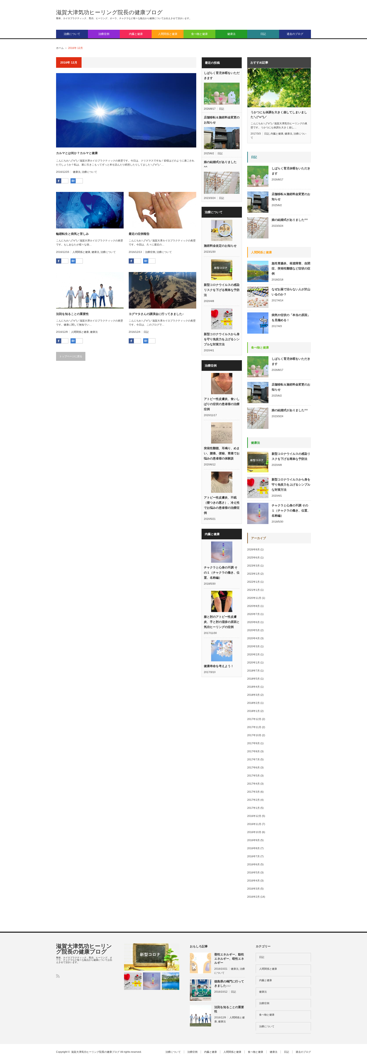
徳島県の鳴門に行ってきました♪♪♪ (229, 983)
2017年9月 (253, 743)
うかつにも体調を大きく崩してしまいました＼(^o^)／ (279, 115)
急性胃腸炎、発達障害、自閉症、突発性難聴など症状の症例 (291, 268)
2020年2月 (253, 654)
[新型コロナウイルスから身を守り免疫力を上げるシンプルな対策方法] (132, 981)
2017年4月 (253, 783)
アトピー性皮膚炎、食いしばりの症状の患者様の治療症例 (222, 404)
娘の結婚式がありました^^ (220, 164)
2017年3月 (253, 791)
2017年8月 (253, 751)
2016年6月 (253, 864)
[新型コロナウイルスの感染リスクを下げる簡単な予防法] (151, 957)
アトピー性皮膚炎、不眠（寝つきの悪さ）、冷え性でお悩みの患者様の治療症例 (222, 505)
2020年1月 (253, 662)
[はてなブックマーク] (79, 181)
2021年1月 (253, 589)
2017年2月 (253, 799)
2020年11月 (254, 598)
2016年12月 (254, 816)
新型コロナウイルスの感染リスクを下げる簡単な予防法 (222, 290)
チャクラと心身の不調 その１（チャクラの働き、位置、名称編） (222, 572)
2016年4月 (253, 880)
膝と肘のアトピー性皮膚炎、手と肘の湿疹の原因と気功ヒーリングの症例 (222, 622)
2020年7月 (253, 614)
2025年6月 (253, 557)
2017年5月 (253, 775)
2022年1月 (253, 581)
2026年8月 (253, 549)
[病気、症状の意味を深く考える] (170, 981)
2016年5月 (253, 872)
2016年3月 (253, 888)
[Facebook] (65, 181)
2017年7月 (253, 759)
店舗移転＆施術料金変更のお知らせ (222, 120)
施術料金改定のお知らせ (220, 245)
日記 (263, 33)
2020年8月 (253, 606)
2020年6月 (253, 622)
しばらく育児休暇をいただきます (222, 75)
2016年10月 (254, 832)
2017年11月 (254, 727)
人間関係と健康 (167, 33)
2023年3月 (253, 565)
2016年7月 (253, 856)
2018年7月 (253, 670)
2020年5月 (253, 630)
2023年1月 (253, 573)
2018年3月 (253, 694)
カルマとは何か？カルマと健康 (77, 153)
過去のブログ (295, 33)
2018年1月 (253, 711)
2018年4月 (253, 686)
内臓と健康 (136, 33)
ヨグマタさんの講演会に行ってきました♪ (156, 314)
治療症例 (103, 33)
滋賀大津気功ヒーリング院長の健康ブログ (109, 12)
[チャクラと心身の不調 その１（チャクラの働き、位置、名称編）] (151, 981)
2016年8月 (253, 848)
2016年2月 (253, 896)
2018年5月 (253, 678)
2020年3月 (253, 646)
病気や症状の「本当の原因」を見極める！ (291, 317)
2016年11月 (254, 824)
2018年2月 (253, 702)
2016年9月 (253, 840)
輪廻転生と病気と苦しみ (72, 233)
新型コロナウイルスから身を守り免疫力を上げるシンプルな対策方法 (222, 339)
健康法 (231, 33)
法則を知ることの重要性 (72, 314)
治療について (72, 33)
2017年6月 (253, 767)
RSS (58, 976)
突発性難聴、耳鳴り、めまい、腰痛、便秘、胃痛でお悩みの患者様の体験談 (222, 453)
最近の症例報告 (139, 233)
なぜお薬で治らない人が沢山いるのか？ (291, 292)
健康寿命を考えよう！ (219, 666)
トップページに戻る (70, 356)
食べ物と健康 (199, 33)
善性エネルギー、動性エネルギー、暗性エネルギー (229, 958)
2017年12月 (254, 719)
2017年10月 (254, 735)
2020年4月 (253, 638)
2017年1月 (253, 807)
